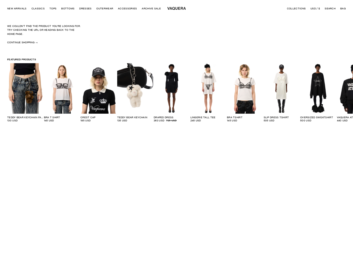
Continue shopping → (22, 42)
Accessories (127, 8)
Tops (52, 8)
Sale (184, 67)
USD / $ (315, 8)
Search (330, 8)
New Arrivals (17, 8)
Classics (38, 8)
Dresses (85, 8)
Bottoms (67, 8)
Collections (296, 8)
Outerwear (104, 8)
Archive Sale (151, 8)
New (111, 67)
